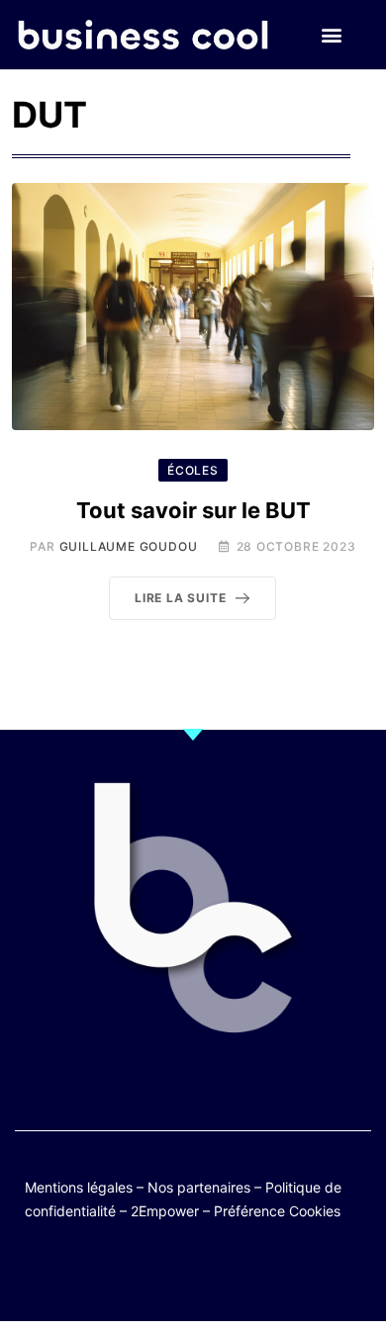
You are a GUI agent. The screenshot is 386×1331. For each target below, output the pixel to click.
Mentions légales (79, 1187)
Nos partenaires (198, 1187)
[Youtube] (173, 1274)
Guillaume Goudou (128, 546)
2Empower (165, 1210)
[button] (331, 35)
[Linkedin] (289, 1274)
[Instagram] (250, 1274)
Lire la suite (180, 597)
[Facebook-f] (135, 1274)
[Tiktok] (212, 1274)
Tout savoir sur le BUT (193, 510)
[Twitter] (96, 1274)
